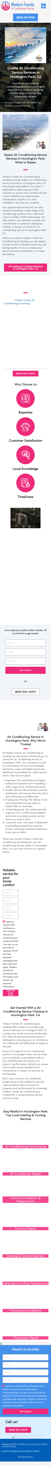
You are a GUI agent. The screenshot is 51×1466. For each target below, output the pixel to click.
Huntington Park (18, 103)
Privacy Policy (25, 1456)
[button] (43, 6)
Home (7, 103)
